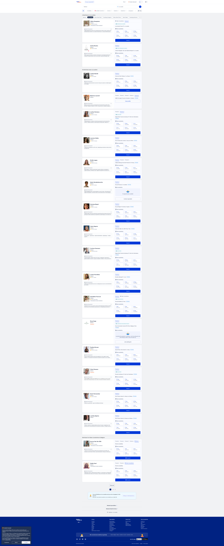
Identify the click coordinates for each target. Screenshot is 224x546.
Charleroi (93, 524)
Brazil (132, 534)
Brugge (93, 526)
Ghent (93, 523)
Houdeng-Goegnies (107, 17)
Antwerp (93, 522)
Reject (16, 542)
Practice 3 (127, 95)
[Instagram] (80, 539)
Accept (26, 542)
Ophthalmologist (112, 522)
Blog (141, 523)
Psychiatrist (111, 523)
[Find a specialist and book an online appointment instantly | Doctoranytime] (107, 512)
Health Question (128, 525)
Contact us (143, 521)
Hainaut (84, 17)
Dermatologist (111, 521)
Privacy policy (145, 543)
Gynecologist (111, 529)
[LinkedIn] (83, 539)
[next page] (115, 489)
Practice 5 (137, 95)
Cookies (141, 543)
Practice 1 (127, 21)
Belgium (115, 534)
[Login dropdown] (141, 2)
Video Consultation (144, 528)
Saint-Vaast (125, 17)
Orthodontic (111, 524)
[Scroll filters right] (134, 11)
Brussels (93, 521)
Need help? (143, 526)
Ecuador (124, 534)
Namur (93, 527)
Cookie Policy (8, 539)
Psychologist (111, 527)
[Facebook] (77, 539)
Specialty (127, 523)
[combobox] (99, 6)
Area (126, 522)
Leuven (93, 528)
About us (142, 525)
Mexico (118, 534)
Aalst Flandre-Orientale (96, 530)
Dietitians (110, 512)
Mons (92, 529)
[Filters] (83, 11)
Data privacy (143, 524)
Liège (92, 525)
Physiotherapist (112, 525)
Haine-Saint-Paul (98, 17)
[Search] (140, 7)
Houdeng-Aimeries (133, 17)
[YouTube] (85, 539)
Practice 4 (132, 95)
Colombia (121, 534)
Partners (142, 527)
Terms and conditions (135, 543)
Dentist (110, 526)
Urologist (111, 530)
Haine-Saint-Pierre (117, 17)
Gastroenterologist (112, 528)
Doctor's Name (128, 521)
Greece (112, 534)
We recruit (142, 522)
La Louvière (90, 17)
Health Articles (128, 524)
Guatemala (128, 534)
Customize (6, 542)
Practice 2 (122, 95)
